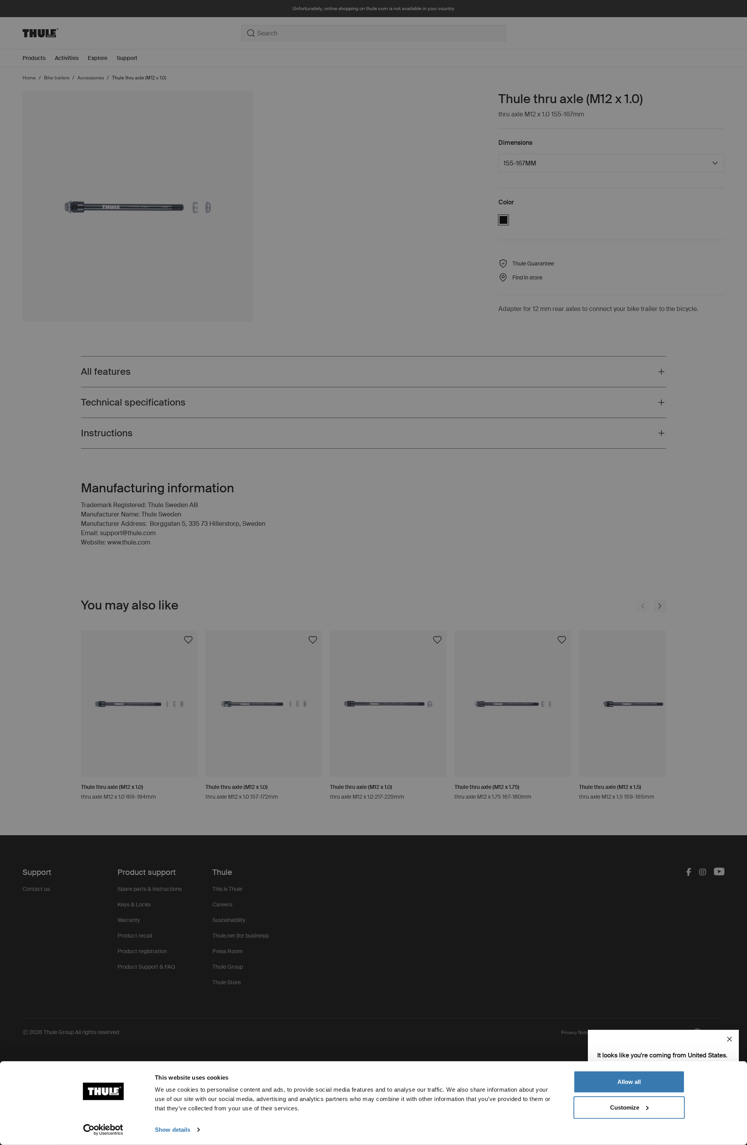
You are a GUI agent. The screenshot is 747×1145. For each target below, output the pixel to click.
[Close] (729, 1039)
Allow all (629, 1081)
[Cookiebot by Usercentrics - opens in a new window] (103, 1130)
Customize (624, 1107)
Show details (172, 1129)
